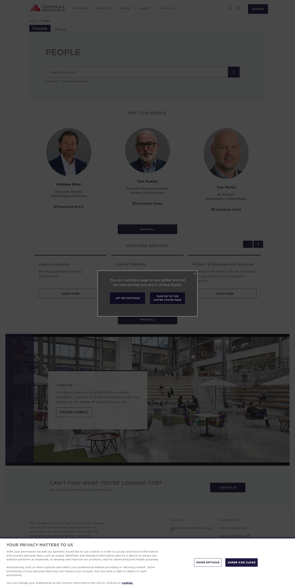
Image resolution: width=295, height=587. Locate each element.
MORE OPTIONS (208, 562)
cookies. (127, 582)
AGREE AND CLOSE (241, 562)
